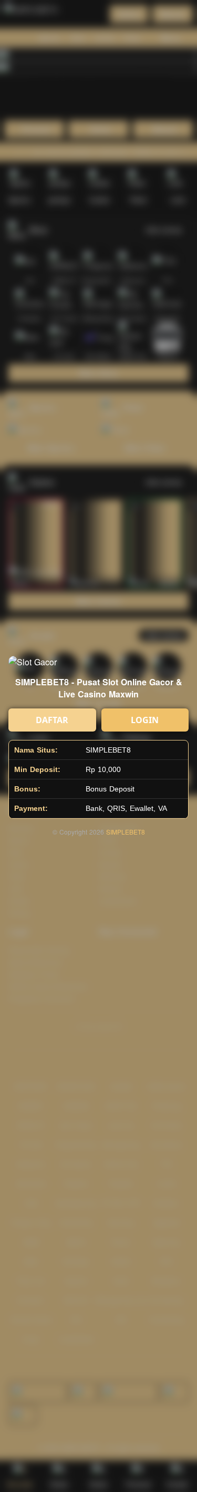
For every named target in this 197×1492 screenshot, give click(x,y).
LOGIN (145, 720)
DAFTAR (52, 720)
